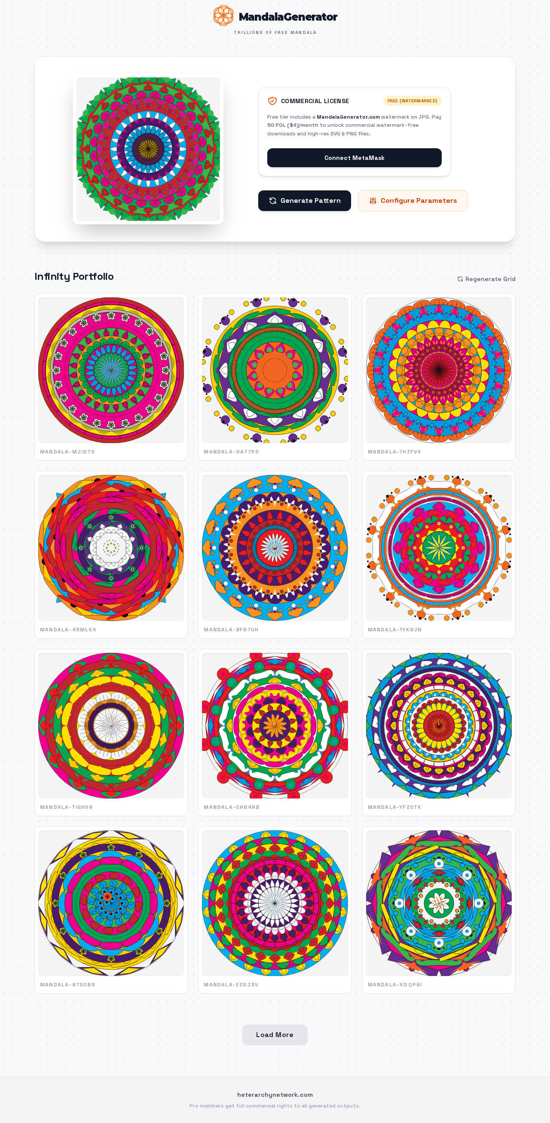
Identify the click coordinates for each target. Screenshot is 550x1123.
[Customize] (148, 149)
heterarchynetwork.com (275, 1095)
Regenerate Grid (490, 279)
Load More (275, 1034)
